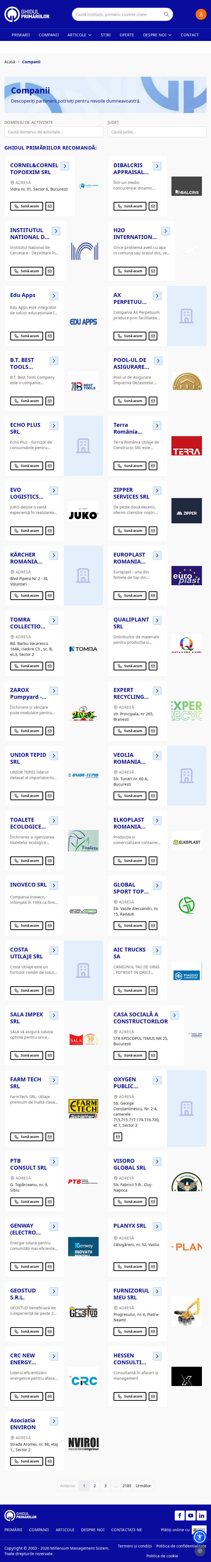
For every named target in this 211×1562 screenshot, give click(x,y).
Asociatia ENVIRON (23, 1424)
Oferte (127, 34)
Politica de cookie (162, 1555)
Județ (113, 122)
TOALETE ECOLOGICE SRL (25, 826)
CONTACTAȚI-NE (126, 1529)
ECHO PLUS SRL (25, 428)
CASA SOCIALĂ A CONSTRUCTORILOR (140, 1018)
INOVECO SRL (28, 884)
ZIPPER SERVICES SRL (131, 493)
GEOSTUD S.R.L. (23, 1294)
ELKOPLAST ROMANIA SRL (128, 826)
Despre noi (155, 34)
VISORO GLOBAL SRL (129, 1164)
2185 (127, 1485)
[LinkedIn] (202, 1515)
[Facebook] (180, 1515)
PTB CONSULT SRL (28, 1164)
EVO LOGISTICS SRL (24, 496)
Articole (77, 34)
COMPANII (39, 1529)
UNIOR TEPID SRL (28, 758)
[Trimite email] (49, 206)
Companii (49, 34)
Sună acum (30, 206)
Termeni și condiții (135, 1546)
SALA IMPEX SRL (26, 1018)
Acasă (9, 61)
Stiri (106, 34)
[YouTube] (191, 1515)
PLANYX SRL (129, 1225)
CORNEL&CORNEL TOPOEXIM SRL (34, 168)
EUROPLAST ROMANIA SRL (129, 561)
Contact (190, 34)
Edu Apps (22, 295)
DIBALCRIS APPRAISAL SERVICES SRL (131, 172)
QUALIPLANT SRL (131, 623)
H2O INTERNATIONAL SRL (136, 237)
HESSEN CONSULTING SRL (131, 1362)
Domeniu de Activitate (28, 122)
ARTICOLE (65, 1529)
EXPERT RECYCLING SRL (128, 696)
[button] (200, 1537)
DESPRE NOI (93, 1529)
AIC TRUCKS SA (129, 953)
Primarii (21, 34)
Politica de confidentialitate (181, 1546)
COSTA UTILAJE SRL (26, 953)
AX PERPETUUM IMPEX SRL (130, 301)
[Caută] (166, 14)
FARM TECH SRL (25, 1083)
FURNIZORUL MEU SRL (131, 1294)
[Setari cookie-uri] (200, 1551)
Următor (143, 1485)
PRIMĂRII (13, 1529)
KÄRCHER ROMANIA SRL (24, 561)
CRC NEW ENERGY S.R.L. (22, 1362)
